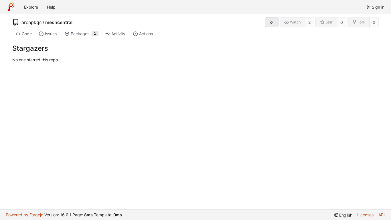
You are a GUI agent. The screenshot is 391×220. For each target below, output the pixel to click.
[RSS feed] (272, 22)
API (381, 214)
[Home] (11, 7)
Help (51, 7)
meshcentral (58, 22)
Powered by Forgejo (24, 214)
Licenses (365, 214)
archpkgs (31, 22)
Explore (31, 7)
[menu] (343, 215)
